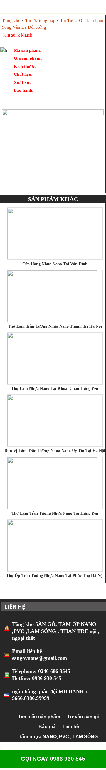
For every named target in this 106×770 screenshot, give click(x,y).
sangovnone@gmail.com (39, 658)
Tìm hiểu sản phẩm (39, 716)
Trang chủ (11, 20)
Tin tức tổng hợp (40, 20)
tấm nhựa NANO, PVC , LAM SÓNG (59, 736)
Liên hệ (71, 726)
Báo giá (46, 726)
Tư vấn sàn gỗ (83, 716)
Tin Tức (67, 20)
